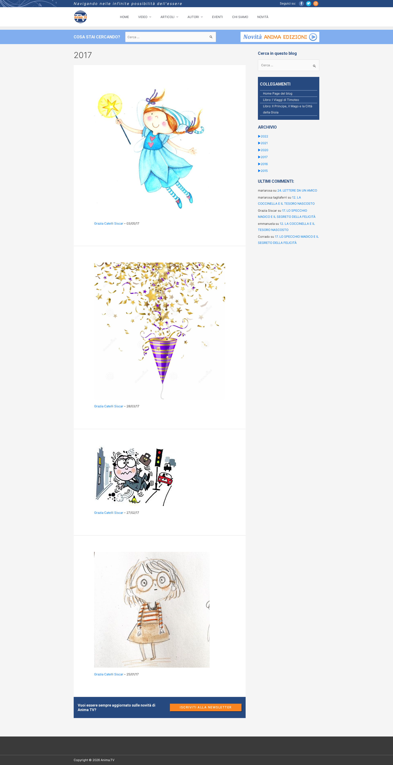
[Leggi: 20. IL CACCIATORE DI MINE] (159, 331)
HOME (124, 17)
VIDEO (142, 17)
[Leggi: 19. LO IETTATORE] (135, 475)
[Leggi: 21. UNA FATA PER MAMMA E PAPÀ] (152, 149)
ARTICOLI (167, 17)
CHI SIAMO (240, 17)
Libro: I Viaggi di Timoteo (281, 100)
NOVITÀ (262, 17)
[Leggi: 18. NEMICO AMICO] (152, 609)
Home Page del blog (277, 93)
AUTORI (193, 17)
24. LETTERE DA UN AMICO (297, 190)
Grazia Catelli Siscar (108, 223)
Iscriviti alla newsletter (206, 707)
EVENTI (217, 17)
